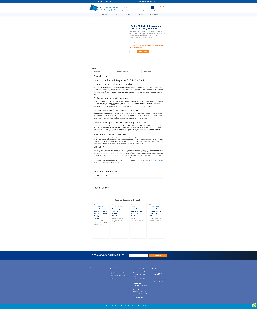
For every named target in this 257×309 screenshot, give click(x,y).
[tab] (103, 71)
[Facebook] (162, 2)
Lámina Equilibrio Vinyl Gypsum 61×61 (118, 211)
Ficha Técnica (147, 71)
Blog (155, 10)
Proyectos (137, 10)
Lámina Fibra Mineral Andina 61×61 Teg (155, 211)
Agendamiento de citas (127, 10)
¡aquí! (118, 162)
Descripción (97, 71)
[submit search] (152, 7)
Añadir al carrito (143, 51)
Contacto (161, 10)
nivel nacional (159, 160)
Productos (135, 23)
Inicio (131, 23)
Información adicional (122, 71)
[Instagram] (167, 2)
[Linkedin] (165, 2)
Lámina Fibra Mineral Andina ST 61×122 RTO (137, 211)
